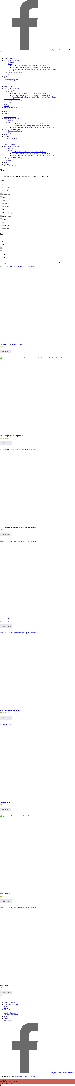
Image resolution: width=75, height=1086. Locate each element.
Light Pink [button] (5, 206)
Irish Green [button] (5, 200)
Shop (5, 76)
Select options (6, 443)
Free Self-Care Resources (12, 71)
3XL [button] (3, 257)
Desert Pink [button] (6, 191)
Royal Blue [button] (5, 225)
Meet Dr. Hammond (10, 58)
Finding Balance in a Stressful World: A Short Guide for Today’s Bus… (34, 69)
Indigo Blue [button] (6, 197)
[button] (37, 83)
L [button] (2, 248)
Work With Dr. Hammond (12, 60)
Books (10, 64)
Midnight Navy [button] (7, 213)
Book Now (7, 1009)
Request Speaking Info (11, 80)
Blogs (9, 74)
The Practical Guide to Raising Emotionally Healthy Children (31, 67)
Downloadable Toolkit (11, 1004)
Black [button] (4, 184)
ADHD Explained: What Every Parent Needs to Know (29, 65)
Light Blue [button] (5, 203)
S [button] (2, 242)
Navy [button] (4, 219)
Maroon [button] (4, 210)
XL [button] (3, 251)
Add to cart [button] (5, 351)
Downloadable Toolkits (15, 72)
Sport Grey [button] (5, 228)
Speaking (11, 62)
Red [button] (3, 222)
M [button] (3, 245)
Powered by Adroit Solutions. (26, 1076)
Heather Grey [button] (6, 194)
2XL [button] (3, 254)
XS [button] (3, 238)
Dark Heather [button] (6, 188)
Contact (6, 78)
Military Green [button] (6, 216)
